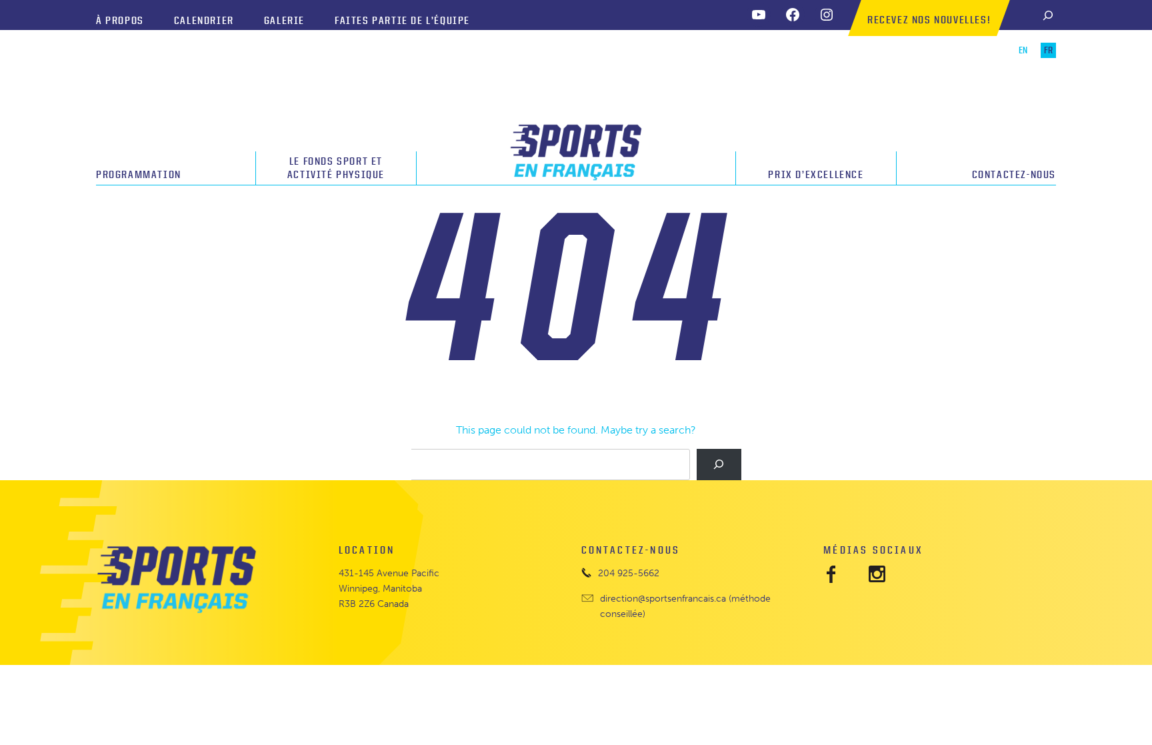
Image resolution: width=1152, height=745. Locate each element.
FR (1048, 50)
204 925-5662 (628, 573)
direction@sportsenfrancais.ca (663, 598)
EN (1023, 50)
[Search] (1048, 15)
